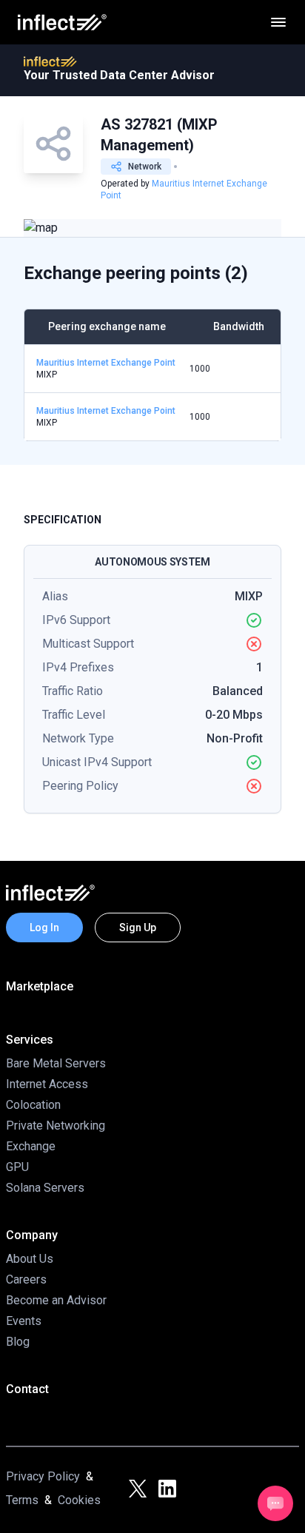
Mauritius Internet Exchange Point (105, 363)
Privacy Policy (43, 1476)
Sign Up (137, 927)
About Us (29, 1259)
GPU (17, 1167)
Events (23, 1321)
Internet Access (47, 1084)
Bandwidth (238, 326)
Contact (27, 1389)
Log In (44, 927)
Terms (22, 1500)
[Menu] (278, 22)
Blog (18, 1342)
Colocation (33, 1105)
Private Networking (55, 1125)
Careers (26, 1279)
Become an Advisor (56, 1300)
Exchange (31, 1146)
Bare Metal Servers (56, 1063)
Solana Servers (45, 1188)
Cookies (79, 1500)
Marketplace (39, 986)
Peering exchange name (107, 326)
